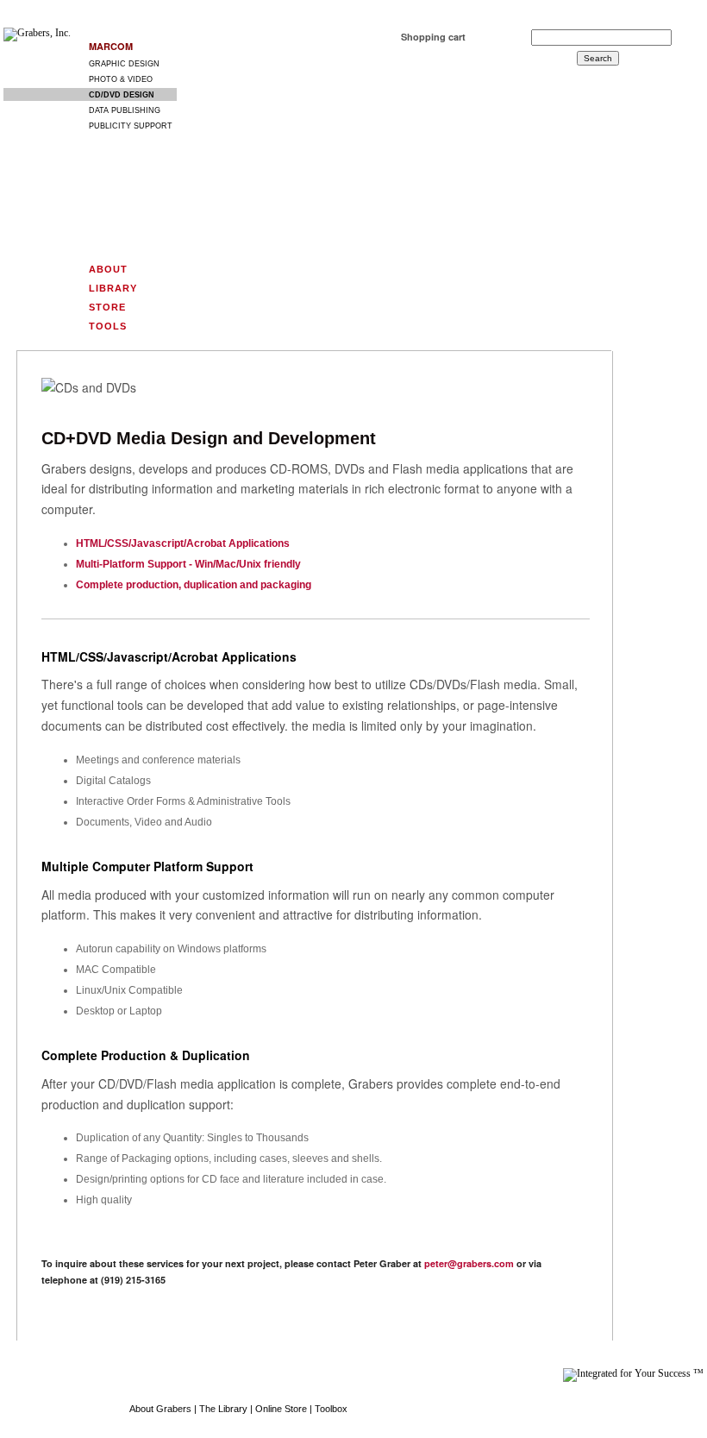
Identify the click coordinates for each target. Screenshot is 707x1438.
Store (107, 307)
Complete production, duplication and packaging (193, 585)
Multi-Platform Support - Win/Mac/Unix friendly (188, 564)
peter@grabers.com (469, 1263)
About (108, 269)
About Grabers (160, 1408)
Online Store (281, 1408)
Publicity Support (130, 125)
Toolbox (331, 1408)
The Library (223, 1408)
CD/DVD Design (121, 95)
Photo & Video (121, 79)
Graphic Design (124, 64)
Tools (108, 326)
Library (113, 288)
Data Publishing (124, 109)
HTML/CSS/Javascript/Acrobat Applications (183, 543)
